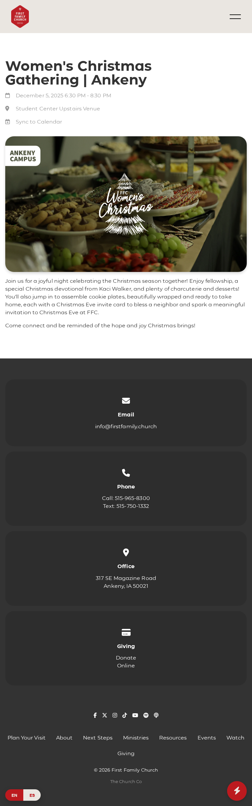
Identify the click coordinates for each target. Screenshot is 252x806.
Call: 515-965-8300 (126, 498)
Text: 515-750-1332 (126, 506)
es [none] (32, 795)
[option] (32, 795)
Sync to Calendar (39, 122)
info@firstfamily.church (126, 426)
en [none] (14, 795)
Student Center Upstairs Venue (58, 109)
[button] (235, 16)
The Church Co (126, 781)
